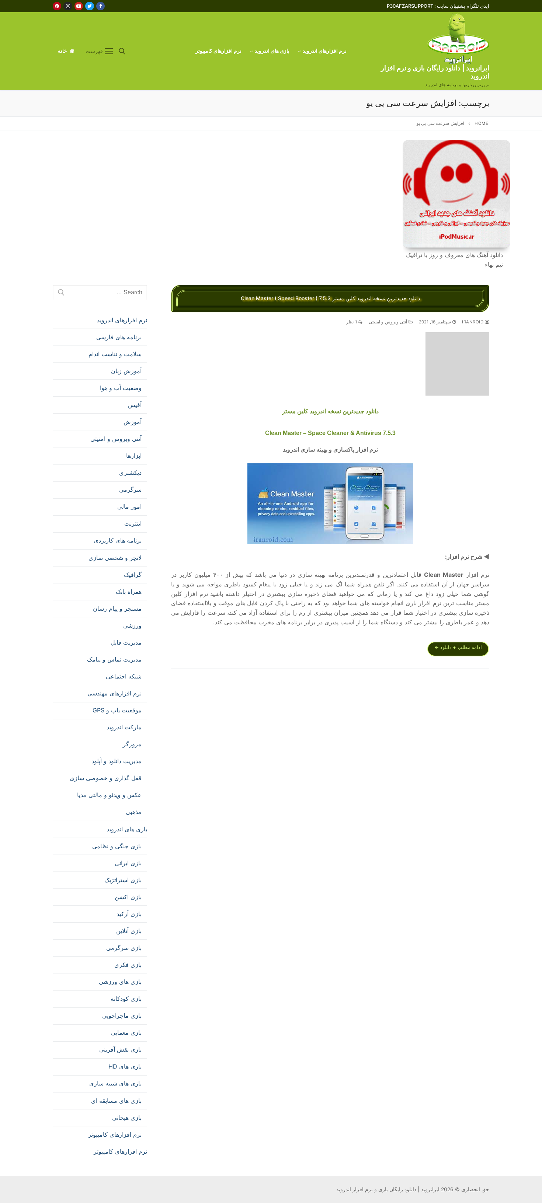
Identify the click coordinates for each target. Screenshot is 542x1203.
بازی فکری (128, 964)
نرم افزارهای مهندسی (114, 693)
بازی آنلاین (129, 930)
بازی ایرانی (128, 863)
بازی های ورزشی (120, 981)
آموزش (133, 421)
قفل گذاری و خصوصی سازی (106, 778)
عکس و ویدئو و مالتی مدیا (109, 795)
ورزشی (132, 625)
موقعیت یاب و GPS (117, 710)
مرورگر (132, 744)
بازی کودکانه (126, 998)
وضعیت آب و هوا (121, 388)
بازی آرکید (129, 914)
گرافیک (133, 574)
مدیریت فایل (126, 642)
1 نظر (352, 322)
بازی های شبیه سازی (115, 1083)
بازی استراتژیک (123, 880)
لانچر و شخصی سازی (115, 557)
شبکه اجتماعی (124, 676)
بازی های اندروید (127, 829)
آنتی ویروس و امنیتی (389, 322)
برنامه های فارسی (119, 337)
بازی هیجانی (127, 1117)
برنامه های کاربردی (118, 540)
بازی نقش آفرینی (120, 1049)
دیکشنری (130, 472)
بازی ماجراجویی (122, 1015)
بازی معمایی (126, 1032)
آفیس (135, 404)
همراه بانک (129, 591)
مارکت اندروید (124, 727)
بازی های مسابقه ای (116, 1100)
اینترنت (133, 523)
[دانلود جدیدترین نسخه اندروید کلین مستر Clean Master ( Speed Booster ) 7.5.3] (457, 364)
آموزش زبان (126, 371)
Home (481, 123)
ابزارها (134, 455)
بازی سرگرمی (124, 947)
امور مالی (129, 506)
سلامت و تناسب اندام (115, 354)
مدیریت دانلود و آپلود (116, 761)
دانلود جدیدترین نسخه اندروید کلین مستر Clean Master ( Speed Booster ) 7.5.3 (330, 298)
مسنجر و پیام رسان (117, 608)
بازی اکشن (128, 897)
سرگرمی (130, 489)
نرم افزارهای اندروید (122, 320)
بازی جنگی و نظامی (117, 846)
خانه (63, 51)
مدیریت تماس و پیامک (114, 659)
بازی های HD (125, 1066)
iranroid (473, 322)
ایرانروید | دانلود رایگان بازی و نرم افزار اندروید (435, 72)
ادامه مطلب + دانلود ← (458, 647)
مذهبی (134, 812)
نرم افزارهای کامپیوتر (115, 1134)
